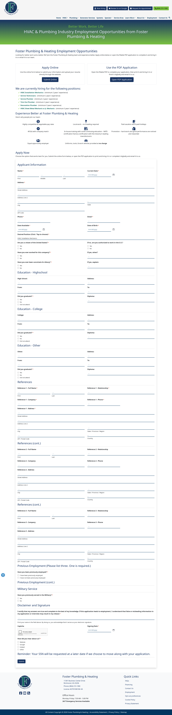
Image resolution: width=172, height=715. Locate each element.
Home (58, 18)
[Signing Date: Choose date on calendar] (113, 630)
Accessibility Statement (98, 712)
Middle (43, 178)
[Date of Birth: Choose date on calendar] (113, 229)
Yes (21, 246)
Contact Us (163, 18)
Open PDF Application (122, 79)
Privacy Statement (132, 703)
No (21, 248)
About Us (140, 18)
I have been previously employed (31, 575)
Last (64, 178)
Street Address (22, 190)
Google (22, 645)
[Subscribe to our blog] (28, 694)
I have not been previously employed (32, 578)
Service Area (119, 18)
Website (22, 642)
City (19, 205)
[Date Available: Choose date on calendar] (44, 229)
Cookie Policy (130, 700)
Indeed (22, 647)
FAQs (127, 681)
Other (22, 650)
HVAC (65, 18)
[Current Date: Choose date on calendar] (113, 175)
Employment (152, 18)
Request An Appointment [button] (141, 8)
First (19, 178)
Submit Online (50, 79)
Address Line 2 (23, 198)
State (89, 205)
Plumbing (73, 18)
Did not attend (25, 304)
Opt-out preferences (133, 696)
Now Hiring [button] (101, 8)
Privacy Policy (114, 712)
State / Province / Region (95, 431)
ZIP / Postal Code (23, 439)
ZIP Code (21, 213)
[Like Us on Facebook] (20, 694)
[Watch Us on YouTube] (24, 694)
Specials (108, 18)
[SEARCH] (169, 17)
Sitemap (124, 712)
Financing (128, 685)
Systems (100, 18)
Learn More (129, 18)
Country (90, 438)
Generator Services (87, 18)
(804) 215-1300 (162, 8)
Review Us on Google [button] (118, 8)
